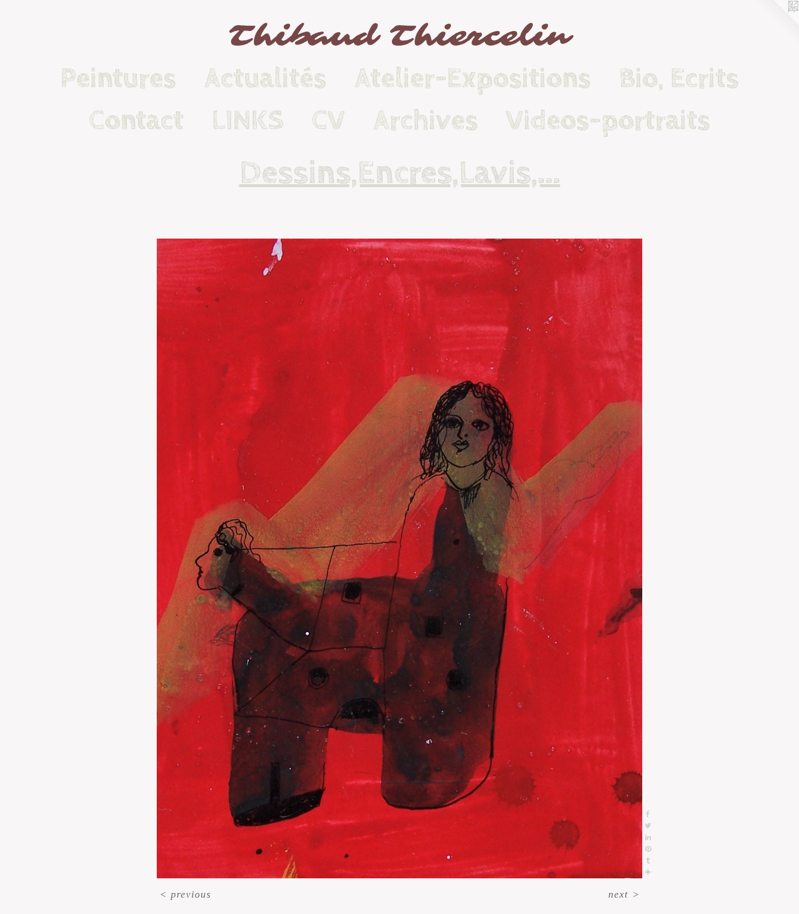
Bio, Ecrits (679, 78)
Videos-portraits (608, 120)
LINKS (248, 120)
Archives (425, 120)
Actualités (265, 78)
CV (328, 120)
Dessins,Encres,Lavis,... (399, 173)
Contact (136, 120)
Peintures (118, 78)
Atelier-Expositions (472, 78)
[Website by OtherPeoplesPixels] (775, 23)
